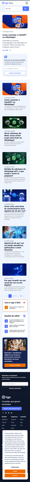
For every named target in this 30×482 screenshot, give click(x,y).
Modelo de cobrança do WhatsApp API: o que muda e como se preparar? (15, 172)
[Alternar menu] (26, 3)
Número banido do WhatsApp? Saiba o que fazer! (17, 326)
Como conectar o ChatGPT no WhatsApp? (14, 36)
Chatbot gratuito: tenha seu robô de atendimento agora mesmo (17, 331)
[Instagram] (3, 413)
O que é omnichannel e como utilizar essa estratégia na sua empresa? (16, 321)
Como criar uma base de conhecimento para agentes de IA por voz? (15, 208)
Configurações (15, 467)
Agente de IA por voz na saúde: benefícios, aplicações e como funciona (14, 246)
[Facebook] (6, 413)
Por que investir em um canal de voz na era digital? (15, 282)
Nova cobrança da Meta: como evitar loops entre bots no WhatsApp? (13, 136)
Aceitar (15, 471)
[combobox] (13, 8)
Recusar (15, 475)
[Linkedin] (8, 413)
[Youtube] (11, 413)
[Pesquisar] (26, 8)
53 (21, 296)
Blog (11, 3)
